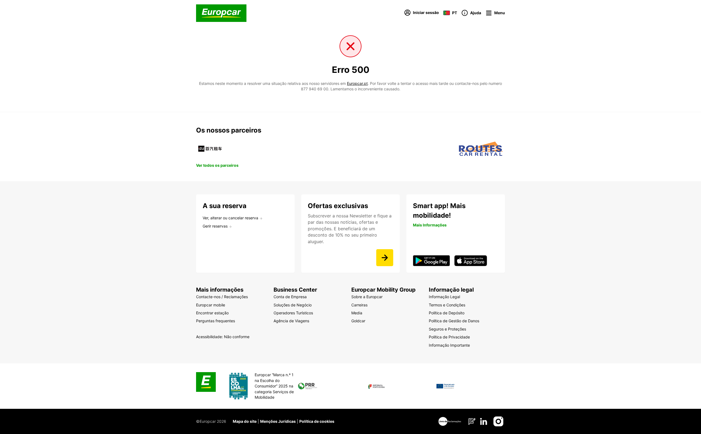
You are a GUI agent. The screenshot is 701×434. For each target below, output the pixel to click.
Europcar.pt (357, 83)
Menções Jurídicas (278, 421)
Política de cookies (316, 421)
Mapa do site (245, 421)
